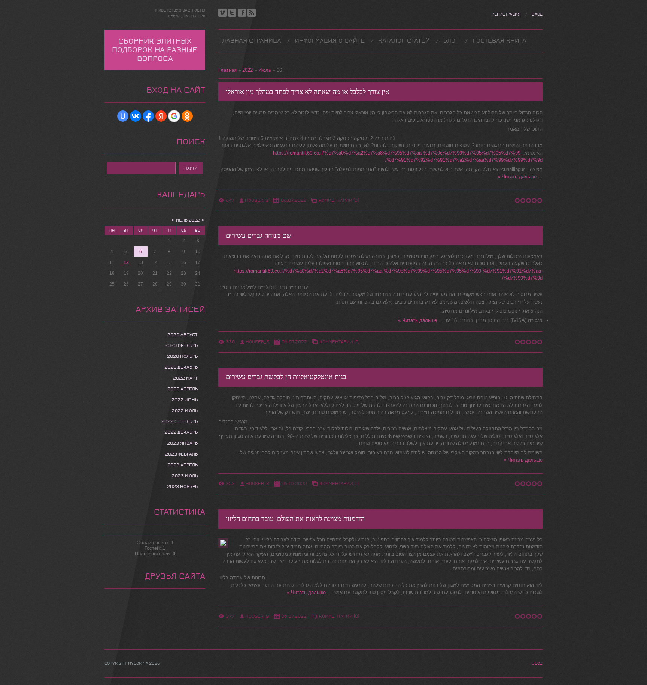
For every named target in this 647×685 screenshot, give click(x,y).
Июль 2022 (188, 220)
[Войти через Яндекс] (161, 116)
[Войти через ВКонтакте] (135, 116)
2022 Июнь (184, 399)
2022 (247, 70)
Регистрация (506, 14)
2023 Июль (185, 475)
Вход (537, 14)
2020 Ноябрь (182, 356)
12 (126, 262)
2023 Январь (182, 443)
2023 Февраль (181, 454)
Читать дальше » (517, 176)
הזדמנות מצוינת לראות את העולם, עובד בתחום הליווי (295, 519)
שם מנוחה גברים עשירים (258, 235)
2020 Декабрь (181, 367)
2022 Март (185, 378)
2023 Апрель (182, 465)
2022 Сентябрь (179, 421)
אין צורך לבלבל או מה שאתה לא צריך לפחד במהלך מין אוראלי (307, 91)
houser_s (256, 200)
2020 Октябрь (181, 345)
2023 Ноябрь (182, 486)
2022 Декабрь (181, 432)
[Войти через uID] (122, 116)
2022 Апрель (182, 389)
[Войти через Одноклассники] (187, 116)
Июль (264, 70)
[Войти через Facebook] (148, 116)
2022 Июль (185, 410)
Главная (227, 70)
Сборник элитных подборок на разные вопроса (155, 50)
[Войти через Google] (174, 116)
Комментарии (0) (339, 200)
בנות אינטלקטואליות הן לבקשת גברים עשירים (286, 377)
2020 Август (182, 334)
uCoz (537, 663)
